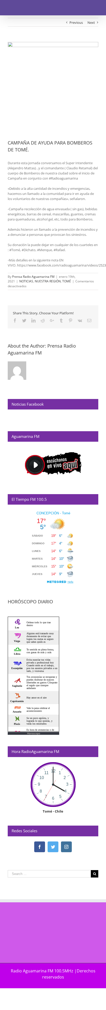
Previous (76, 22)
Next (91, 22)
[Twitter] (53, 846)
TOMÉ (66, 281)
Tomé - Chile (53, 811)
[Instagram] (66, 846)
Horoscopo (33, 733)
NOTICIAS (26, 281)
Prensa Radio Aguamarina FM (33, 276)
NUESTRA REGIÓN (48, 281)
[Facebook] (39, 846)
